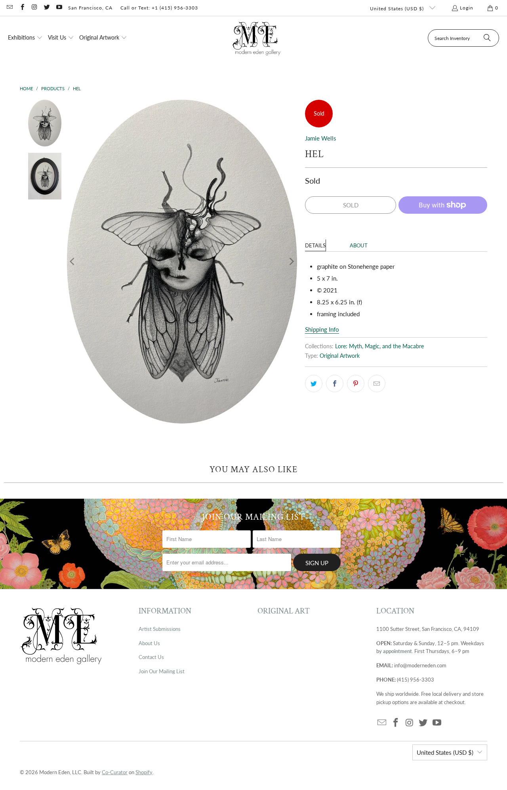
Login (466, 8)
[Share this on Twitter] (313, 383)
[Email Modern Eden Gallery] (9, 8)
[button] (25, 38)
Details (315, 245)
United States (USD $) (397, 8)
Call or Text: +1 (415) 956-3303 (159, 8)
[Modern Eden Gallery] (256, 38)
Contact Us (151, 657)
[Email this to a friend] (376, 383)
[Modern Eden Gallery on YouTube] (58, 8)
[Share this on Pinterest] (355, 383)
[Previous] (73, 261)
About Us (149, 643)
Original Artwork (340, 356)
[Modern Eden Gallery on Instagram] (34, 8)
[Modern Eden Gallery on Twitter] (46, 8)
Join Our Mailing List (162, 671)
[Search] (487, 38)
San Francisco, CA (90, 8)
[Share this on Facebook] (334, 383)
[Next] (291, 261)
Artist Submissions (160, 629)
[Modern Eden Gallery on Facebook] (21, 8)
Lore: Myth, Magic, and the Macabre (379, 346)
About (359, 245)
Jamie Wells (320, 138)
